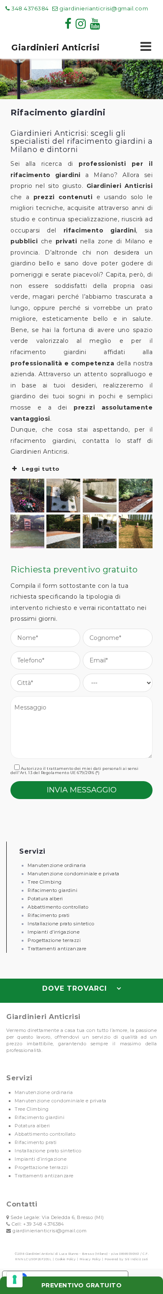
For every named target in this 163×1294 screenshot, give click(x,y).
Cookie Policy (65, 1259)
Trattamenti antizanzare (57, 949)
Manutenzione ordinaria (57, 865)
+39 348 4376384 (43, 1224)
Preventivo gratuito (81, 1285)
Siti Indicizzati (136, 1259)
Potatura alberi (45, 899)
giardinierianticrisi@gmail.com (103, 8)
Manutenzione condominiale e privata (74, 874)
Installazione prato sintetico (61, 924)
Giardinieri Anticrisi (55, 47)
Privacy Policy (90, 1259)
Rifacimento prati (49, 915)
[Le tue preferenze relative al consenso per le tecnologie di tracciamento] (15, 1279)
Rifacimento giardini (52, 890)
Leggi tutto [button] (41, 468)
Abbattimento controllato (58, 907)
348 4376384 (29, 8)
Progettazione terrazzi (54, 940)
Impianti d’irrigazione (53, 932)
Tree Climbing (45, 882)
